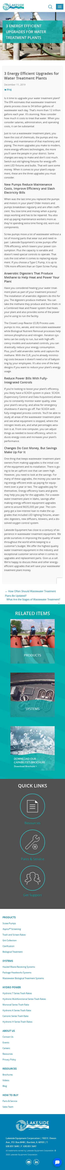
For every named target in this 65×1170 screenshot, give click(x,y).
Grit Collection (9, 940)
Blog (9, 89)
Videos (5, 1080)
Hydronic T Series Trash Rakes (17, 993)
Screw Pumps (9, 923)
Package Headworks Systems (16, 972)
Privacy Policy (9, 1059)
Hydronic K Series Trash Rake (16, 1010)
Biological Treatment (12, 951)
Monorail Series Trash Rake (15, 1004)
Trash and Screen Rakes (14, 934)
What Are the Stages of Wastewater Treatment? (33, 601)
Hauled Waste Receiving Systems (18, 966)
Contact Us (7, 1036)
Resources (7, 1053)
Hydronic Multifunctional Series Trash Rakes (24, 998)
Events (5, 1042)
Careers (6, 1048)
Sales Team (7, 1106)
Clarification (8, 946)
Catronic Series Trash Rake (15, 1016)
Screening (11, 929)
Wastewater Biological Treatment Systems (23, 978)
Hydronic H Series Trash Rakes (17, 1021)
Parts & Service (9, 1101)
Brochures (7, 1074)
